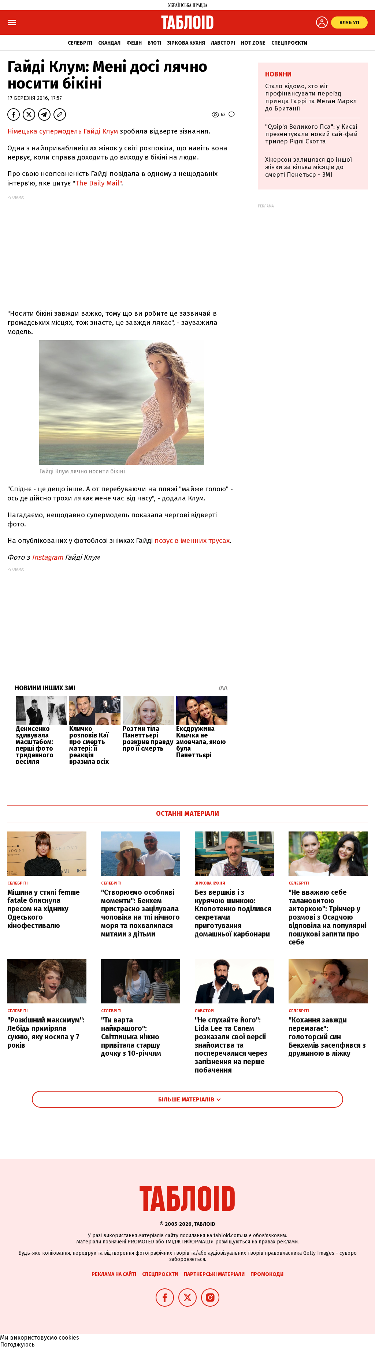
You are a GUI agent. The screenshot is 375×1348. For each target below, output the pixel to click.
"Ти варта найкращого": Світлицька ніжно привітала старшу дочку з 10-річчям (131, 1037)
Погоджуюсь (17, 1344)
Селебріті (80, 43)
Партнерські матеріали (214, 1274)
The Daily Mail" (98, 183)
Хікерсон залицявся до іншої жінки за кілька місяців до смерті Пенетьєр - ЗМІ (308, 167)
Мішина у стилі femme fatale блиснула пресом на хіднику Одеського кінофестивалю (43, 909)
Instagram (47, 557)
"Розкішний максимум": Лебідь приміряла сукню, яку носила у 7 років (46, 1032)
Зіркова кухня (186, 43)
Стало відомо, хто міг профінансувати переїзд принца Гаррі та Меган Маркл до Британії (311, 97)
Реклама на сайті (114, 1274)
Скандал (109, 43)
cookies (69, 1337)
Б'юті (154, 43)
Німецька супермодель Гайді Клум (63, 131)
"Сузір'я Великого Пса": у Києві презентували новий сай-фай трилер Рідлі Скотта (311, 134)
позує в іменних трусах (192, 540)
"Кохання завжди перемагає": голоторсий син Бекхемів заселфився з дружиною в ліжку (327, 1037)
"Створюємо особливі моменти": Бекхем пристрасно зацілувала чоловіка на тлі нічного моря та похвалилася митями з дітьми (140, 913)
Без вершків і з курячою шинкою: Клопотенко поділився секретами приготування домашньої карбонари (233, 913)
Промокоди (266, 1274)
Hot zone (253, 43)
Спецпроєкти (289, 43)
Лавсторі (223, 43)
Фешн (134, 43)
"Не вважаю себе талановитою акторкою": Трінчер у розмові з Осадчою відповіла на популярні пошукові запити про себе (328, 917)
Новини (278, 74)
